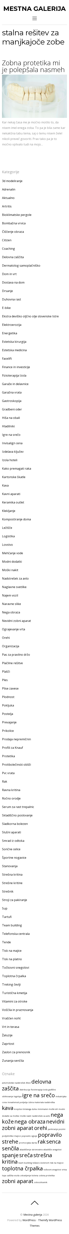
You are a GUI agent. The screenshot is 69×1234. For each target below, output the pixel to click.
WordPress (29, 1220)
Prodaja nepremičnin (16, 739)
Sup (4, 908)
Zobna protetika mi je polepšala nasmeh (33, 66)
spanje (10, 1155)
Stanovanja (9, 866)
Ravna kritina (11, 790)
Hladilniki (8, 426)
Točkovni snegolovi (15, 968)
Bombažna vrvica (14, 223)
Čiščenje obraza (13, 232)
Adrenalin (8, 189)
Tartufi (7, 917)
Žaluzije (7, 1035)
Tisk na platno (12, 959)
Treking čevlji (11, 984)
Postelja (7, 714)
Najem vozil (10, 595)
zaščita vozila (13, 1175)
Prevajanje (9, 722)
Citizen (6, 240)
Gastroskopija (11, 401)
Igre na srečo (11, 435)
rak (42, 1141)
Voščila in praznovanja (17, 1010)
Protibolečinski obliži (16, 765)
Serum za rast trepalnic (18, 807)
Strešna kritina (12, 874)
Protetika (8, 756)
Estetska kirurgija (14, 342)
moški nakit (25, 1116)
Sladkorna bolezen (15, 824)
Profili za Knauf (12, 748)
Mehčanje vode (12, 553)
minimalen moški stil (48, 1109)
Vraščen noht (11, 1018)
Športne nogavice (14, 858)
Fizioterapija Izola (14, 375)
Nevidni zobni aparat (16, 621)
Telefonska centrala (16, 934)
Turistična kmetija (14, 993)
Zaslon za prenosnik (16, 1052)
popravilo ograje (29, 1136)
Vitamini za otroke (14, 1001)
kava (7, 1108)
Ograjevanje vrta (13, 629)
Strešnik (7, 891)
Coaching (8, 249)
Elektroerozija (11, 325)
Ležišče (7, 528)
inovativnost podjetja (18, 1102)
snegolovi (57, 1149)
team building (25, 1163)
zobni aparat (17, 1181)
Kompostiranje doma (16, 519)
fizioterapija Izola (39, 1089)
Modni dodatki (12, 562)
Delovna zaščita (13, 257)
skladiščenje (25, 1149)
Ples (5, 680)
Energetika (9, 333)
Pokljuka (8, 705)
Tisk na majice (12, 951)
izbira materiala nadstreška (41, 1102)
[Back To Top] (34, 1202)
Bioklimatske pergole (16, 215)
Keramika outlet (13, 502)
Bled (28, 1083)
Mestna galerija (32, 1214)
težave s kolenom (41, 1163)
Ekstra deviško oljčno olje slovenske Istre (30, 316)
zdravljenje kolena (29, 1175)
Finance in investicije (16, 367)
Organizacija (10, 646)
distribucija (25, 1089)
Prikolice (8, 731)
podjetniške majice (11, 1136)
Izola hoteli (9, 460)
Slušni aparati (11, 832)
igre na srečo (38, 1095)
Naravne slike (11, 604)
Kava (5, 485)
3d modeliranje (12, 181)
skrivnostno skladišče (42, 1149)
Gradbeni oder (12, 409)
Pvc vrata (8, 773)
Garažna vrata (12, 392)
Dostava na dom (13, 282)
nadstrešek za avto (41, 1116)
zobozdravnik (40, 1182)
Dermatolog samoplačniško (21, 265)
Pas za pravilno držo (16, 655)
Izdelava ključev (13, 452)
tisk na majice (56, 1163)
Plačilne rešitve (12, 663)
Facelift (7, 359)
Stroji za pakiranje (14, 900)
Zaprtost (8, 1044)
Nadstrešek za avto (15, 578)
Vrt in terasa (10, 1027)
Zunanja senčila (13, 1061)
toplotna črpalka (22, 1168)
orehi (40, 1128)
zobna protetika (47, 1175)
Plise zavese (10, 688)
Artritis (7, 206)
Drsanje (7, 291)
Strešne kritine (12, 883)
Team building (12, 925)
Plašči (6, 671)
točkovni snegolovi (52, 1169)
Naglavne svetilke (14, 587)
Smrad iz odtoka (13, 841)
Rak (4, 781)
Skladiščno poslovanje (17, 815)
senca (53, 1141)
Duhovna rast (11, 299)
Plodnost (8, 697)
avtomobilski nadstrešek (13, 1083)
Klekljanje (8, 511)
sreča (26, 1155)
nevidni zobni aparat (33, 1125)
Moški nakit (10, 570)
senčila (10, 1148)
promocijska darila (28, 1143)
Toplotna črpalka (14, 976)
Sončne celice (11, 849)
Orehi (6, 638)
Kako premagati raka (16, 468)
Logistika (8, 536)
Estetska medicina (14, 350)
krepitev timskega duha (25, 1109)
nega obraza (30, 1121)
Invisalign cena (12, 443)
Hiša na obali (11, 418)
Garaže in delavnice (15, 384)
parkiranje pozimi (56, 1129)
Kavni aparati (11, 494)
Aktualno (8, 198)
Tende (6, 942)
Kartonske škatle (13, 477)
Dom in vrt (9, 274)
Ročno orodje (11, 798)
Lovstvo (7, 545)
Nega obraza (11, 612)
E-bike (6, 308)
